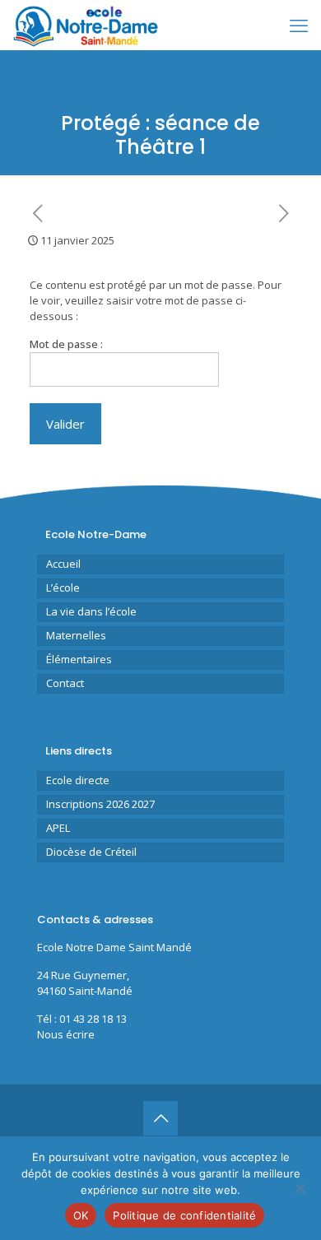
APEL (58, 827)
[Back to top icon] (160, 1118)
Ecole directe (77, 780)
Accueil (63, 563)
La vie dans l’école (91, 611)
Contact (65, 683)
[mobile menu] (299, 25)
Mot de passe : (66, 344)
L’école (63, 587)
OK (81, 1215)
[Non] (300, 1188)
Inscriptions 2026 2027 (100, 803)
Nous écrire (66, 1034)
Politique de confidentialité (184, 1215)
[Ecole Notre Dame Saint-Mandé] (87, 24)
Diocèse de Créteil (91, 851)
